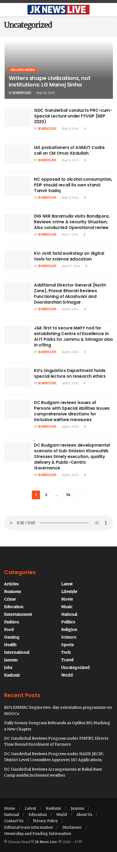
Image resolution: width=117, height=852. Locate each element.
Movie (67, 599)
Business (12, 591)
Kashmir (12, 675)
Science (68, 637)
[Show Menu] (6, 10)
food (9, 629)
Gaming (12, 637)
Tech (66, 652)
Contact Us (13, 821)
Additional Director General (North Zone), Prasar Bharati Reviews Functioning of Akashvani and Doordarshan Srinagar (70, 293)
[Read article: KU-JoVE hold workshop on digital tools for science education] (17, 260)
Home (9, 808)
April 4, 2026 (70, 426)
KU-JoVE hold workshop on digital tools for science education (69, 256)
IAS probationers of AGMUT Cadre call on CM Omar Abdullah (69, 150)
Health (10, 644)
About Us (84, 814)
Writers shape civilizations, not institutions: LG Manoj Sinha (49, 81)
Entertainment (18, 614)
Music (67, 606)
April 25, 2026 (70, 266)
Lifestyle (69, 591)
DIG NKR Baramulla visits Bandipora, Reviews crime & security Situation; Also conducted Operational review (72, 221)
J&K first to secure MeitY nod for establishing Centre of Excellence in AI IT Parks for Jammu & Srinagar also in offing (73, 336)
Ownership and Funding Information (37, 833)
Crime (10, 599)
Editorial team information (28, 827)
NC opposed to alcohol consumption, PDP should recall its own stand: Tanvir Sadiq (73, 184)
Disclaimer (72, 827)
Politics (68, 621)
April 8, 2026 (69, 309)
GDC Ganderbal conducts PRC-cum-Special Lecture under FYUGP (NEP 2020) (73, 116)
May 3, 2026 (69, 234)
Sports (67, 644)
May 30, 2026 (45, 93)
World (67, 675)
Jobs (8, 667)
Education (13, 606)
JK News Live (22, 93)
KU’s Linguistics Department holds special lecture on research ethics (70, 373)
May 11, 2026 (70, 129)
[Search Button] (110, 10)
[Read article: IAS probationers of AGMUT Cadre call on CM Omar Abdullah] (17, 154)
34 (68, 494)
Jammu (11, 659)
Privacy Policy (45, 821)
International (16, 652)
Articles (11, 583)
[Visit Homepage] (58, 9)
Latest (67, 583)
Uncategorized (22, 70)
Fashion (11, 621)
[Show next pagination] (80, 495)
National (69, 614)
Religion (69, 629)
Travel (67, 659)
